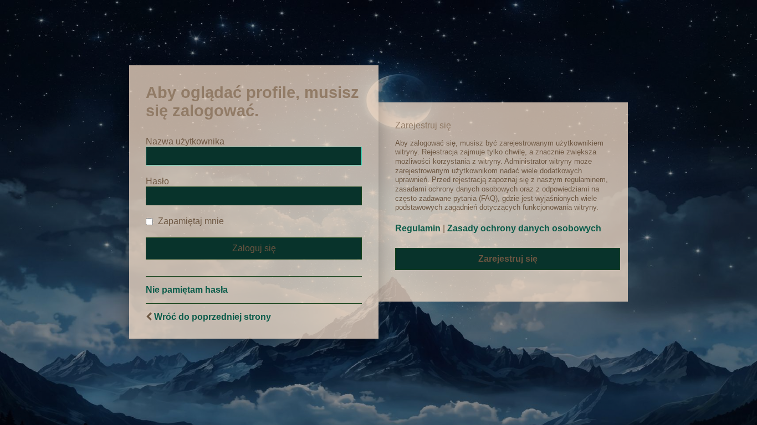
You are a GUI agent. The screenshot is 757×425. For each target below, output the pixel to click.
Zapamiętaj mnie (190, 221)
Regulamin (418, 228)
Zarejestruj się (508, 258)
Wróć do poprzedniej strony (212, 317)
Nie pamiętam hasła (187, 289)
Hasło (157, 181)
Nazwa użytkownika (185, 141)
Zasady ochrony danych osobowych (524, 228)
